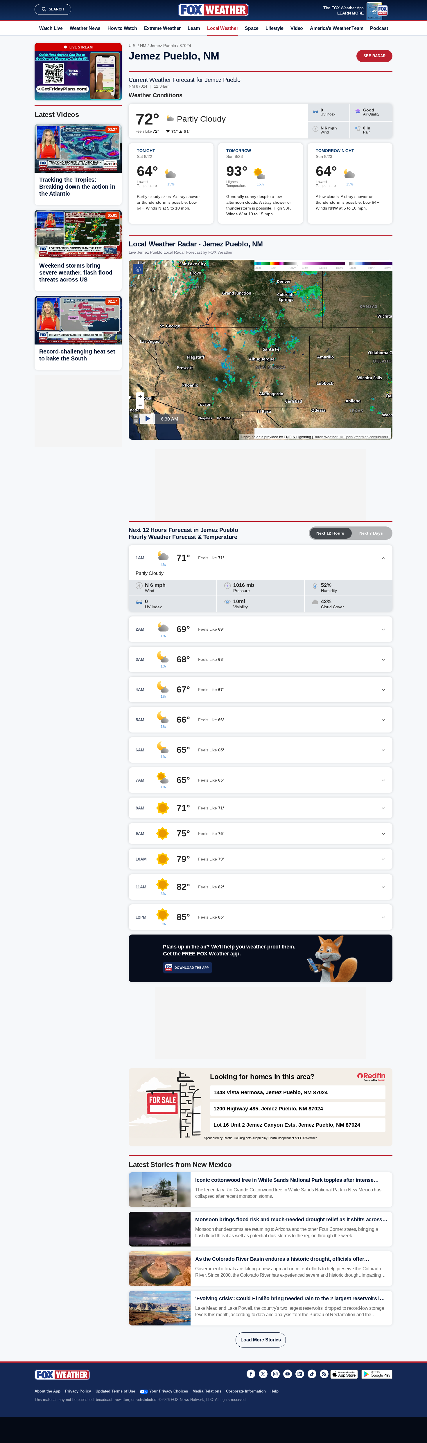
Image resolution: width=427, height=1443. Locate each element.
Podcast (379, 28)
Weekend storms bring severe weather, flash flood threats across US (75, 272)
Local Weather (222, 28)
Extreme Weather (162, 28)
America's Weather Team (336, 28)
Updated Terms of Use (115, 1391)
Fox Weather (213, 9)
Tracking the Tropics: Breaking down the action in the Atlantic (77, 186)
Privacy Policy (78, 1391)
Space (252, 28)
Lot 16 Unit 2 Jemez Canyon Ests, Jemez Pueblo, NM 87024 (287, 1125)
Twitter (263, 1374)
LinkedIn (299, 1374)
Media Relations (207, 1391)
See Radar (374, 56)
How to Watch (122, 28)
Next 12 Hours (330, 533)
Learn (194, 28)
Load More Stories (261, 1339)
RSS (324, 1374)
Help (274, 1391)
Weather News (85, 28)
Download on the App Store (344, 1374)
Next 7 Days (371, 533)
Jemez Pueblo (163, 45)
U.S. (133, 45)
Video (296, 28)
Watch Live (51, 28)
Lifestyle (274, 28)
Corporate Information (246, 1391)
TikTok (312, 1374)
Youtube (287, 1374)
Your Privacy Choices (168, 1391)
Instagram (275, 1374)
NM (143, 45)
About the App (47, 1391)
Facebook (251, 1374)
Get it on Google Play (376, 1374)
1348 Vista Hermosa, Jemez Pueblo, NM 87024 (271, 1092)
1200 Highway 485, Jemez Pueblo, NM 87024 (268, 1109)
